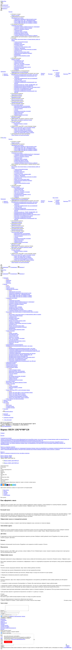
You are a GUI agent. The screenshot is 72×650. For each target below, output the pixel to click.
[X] (7, 485)
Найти (2, 646)
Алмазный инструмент (14, 300)
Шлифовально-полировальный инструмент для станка (22, 348)
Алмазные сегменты (10, 453)
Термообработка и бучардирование (11, 440)
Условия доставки (5, 626)
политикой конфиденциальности (18, 639)
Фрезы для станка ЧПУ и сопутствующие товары (21, 392)
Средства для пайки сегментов (22, 453)
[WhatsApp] (11, 485)
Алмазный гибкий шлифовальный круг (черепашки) (13, 448)
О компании (3, 620)
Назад (7, 279)
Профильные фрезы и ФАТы (15, 449)
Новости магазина (6, 633)
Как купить (9, 405)
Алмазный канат (62, 448)
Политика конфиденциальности (8, 627)
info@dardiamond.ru (6, 426)
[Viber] (9, 485)
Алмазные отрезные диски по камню (35, 448)
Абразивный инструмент (15, 291)
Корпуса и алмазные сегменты (51, 448)
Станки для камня (13, 386)
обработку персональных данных (17, 616)
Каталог (8, 286)
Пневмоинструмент (19, 441)
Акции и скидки (5, 439)
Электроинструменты (9, 441)
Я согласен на (13, 616)
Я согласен (8, 641)
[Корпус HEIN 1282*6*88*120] (11, 460)
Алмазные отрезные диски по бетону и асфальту (48, 449)
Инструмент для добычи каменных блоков (13, 443)
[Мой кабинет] (1, 10)
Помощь (3, 624)
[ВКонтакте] (1, 485)
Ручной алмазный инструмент (29, 449)
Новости (3, 621)
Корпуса (3, 453)
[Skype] (13, 485)
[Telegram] (15, 485)
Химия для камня (13, 333)
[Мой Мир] (5, 485)
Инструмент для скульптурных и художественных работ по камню (25, 314)
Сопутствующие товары (15, 369)
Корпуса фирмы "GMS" (6, 457)
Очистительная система (29, 441)
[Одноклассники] (3, 485)
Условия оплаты (4, 625)
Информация (4, 622)
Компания (8, 280)
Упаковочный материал (40, 441)
